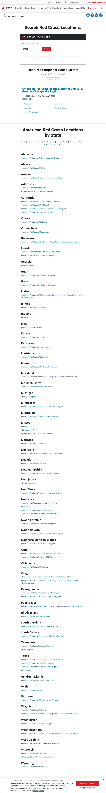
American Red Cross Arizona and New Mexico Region (42, 178)
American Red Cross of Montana (34, 443)
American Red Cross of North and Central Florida (41, 252)
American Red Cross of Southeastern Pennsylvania (41, 593)
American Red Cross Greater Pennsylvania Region (41, 596)
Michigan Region (28, 396)
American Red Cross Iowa (32, 327)
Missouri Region (28, 426)
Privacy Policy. (38, 791)
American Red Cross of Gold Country (36, 205)
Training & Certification (50, 8)
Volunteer (68, 8)
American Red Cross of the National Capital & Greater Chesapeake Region (52, 90)
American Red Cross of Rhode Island (36, 616)
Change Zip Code (53, 79)
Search (46, 49)
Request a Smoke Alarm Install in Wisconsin (39, 757)
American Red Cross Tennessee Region (37, 646)
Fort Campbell (27, 649)
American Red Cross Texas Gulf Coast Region (39, 667)
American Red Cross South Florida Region (38, 255)
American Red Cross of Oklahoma (35, 567)
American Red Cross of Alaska (33, 168)
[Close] (103, 780)
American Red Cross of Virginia (34, 710)
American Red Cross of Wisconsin (35, 753)
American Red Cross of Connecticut (35, 232)
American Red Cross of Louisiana (35, 357)
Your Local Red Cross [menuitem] (73, 2)
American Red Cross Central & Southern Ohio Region (42, 553)
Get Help (92, 8)
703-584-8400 (27, 99)
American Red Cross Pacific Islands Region (38, 275)
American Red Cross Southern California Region (40, 201)
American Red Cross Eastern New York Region (40, 503)
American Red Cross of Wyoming (35, 767)
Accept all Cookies (87, 783)
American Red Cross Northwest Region (37, 723)
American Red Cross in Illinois (33, 307)
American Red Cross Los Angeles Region (37, 212)
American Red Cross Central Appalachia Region (40, 743)
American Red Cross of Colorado (34, 222)
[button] (102, 8)
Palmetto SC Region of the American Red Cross (40, 626)
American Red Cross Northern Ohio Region (39, 557)
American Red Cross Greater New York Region (40, 510)
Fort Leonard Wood (29, 430)
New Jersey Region (29, 483)
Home (5, 14)
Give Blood (30, 8)
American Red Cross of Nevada (34, 463)
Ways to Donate (61, 108)
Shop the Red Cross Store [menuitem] (95, 2)
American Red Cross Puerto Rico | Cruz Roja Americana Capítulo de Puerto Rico (53, 606)
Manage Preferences (87, 788)
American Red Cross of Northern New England (40, 367)
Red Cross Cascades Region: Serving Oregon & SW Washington (46, 577)
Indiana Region (28, 317)
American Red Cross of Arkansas (34, 188)
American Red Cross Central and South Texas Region (42, 659)
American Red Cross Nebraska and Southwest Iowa (42, 453)
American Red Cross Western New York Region (40, 514)
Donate (18, 8)
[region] (53, 785)
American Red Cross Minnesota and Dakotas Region (42, 406)
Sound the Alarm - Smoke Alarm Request (38, 191)
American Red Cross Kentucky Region (36, 347)
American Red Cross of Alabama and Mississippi (40, 158)
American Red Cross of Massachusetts (37, 387)
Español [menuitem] (58, 2)
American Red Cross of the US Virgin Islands (39, 680)
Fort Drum (26, 506)
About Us (80, 8)
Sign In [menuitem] (50, 2)
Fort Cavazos (27, 670)
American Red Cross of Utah (33, 690)
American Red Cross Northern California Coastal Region (44, 208)
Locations (58, 104)
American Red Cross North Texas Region (38, 663)
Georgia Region (28, 265)
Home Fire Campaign (32, 112)
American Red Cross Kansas (33, 337)
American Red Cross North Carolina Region (39, 524)
